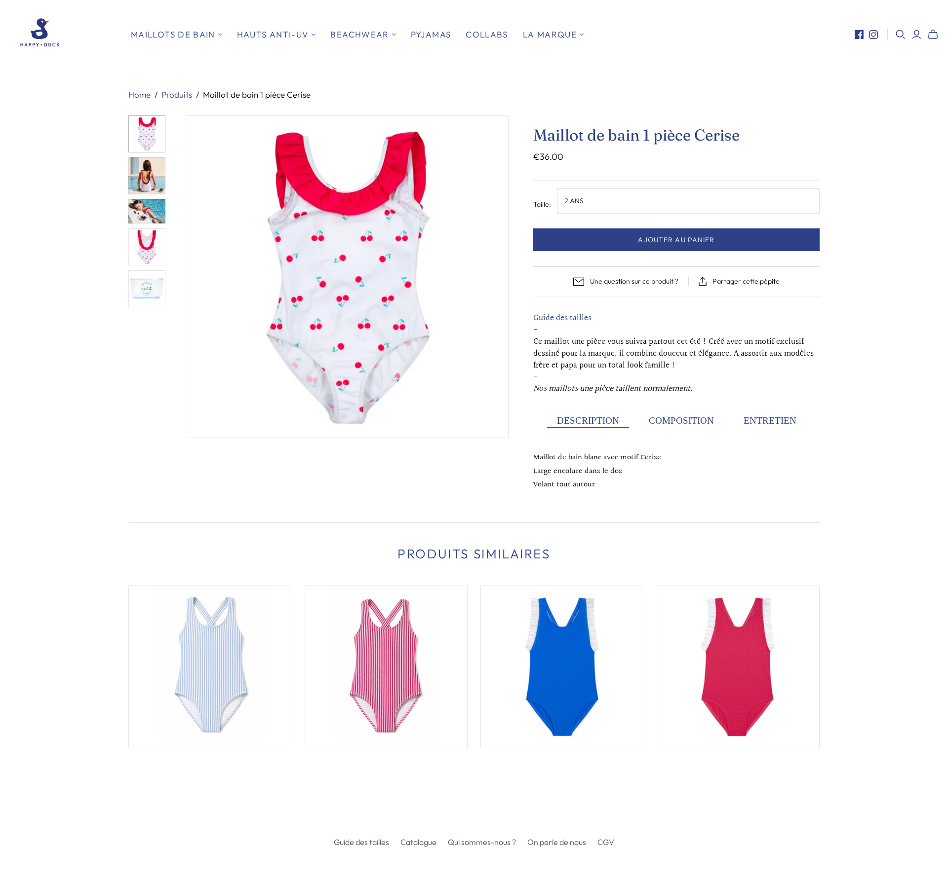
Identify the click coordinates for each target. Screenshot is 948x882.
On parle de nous (556, 842)
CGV (605, 842)
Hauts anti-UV (273, 34)
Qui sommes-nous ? (482, 842)
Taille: (542, 204)
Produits (176, 94)
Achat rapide (167, 766)
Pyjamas (431, 34)
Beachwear (359, 34)
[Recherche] (901, 34)
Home (139, 94)
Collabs (487, 34)
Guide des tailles (562, 318)
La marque (550, 34)
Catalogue (418, 842)
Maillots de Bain (173, 34)
